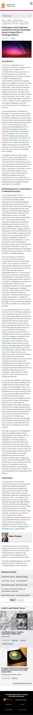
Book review (15, 640)
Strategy (13, 38)
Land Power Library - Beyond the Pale (14, 585)
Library (9, 20)
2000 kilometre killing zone (18, 136)
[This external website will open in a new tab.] (7, 700)
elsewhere (14, 129)
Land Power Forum (18, 20)
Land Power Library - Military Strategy (14, 577)
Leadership (23, 640)
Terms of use (22, 710)
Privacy (22, 704)
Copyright (8, 704)
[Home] (8, 5)
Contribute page (14, 561)
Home (3, 20)
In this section (7, 16)
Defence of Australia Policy (11, 345)
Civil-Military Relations (7, 643)
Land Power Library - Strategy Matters (14, 581)
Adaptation (14, 678)
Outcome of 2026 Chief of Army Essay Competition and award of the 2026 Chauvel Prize (14, 670)
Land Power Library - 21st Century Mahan (15, 595)
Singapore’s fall (22, 229)
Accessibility (8, 710)
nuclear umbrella (17, 253)
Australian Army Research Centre (11, 674)
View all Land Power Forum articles (22, 683)
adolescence (14, 288)
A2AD (17, 127)
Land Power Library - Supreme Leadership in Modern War (12, 633)
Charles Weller (5, 636)
